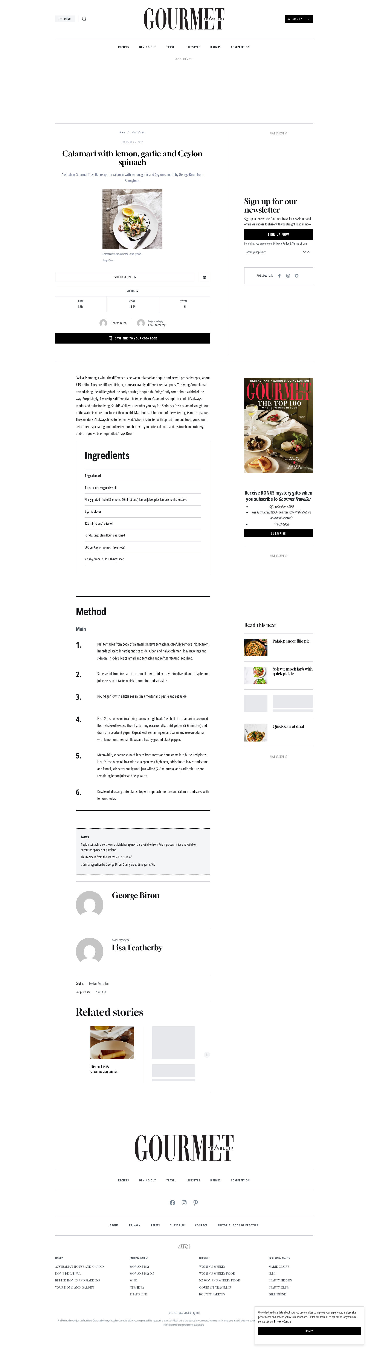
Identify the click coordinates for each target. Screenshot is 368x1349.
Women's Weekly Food (217, 1273)
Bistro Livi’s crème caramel (104, 1069)
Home (122, 132)
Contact (201, 1225)
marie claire (279, 1266)
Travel (171, 47)
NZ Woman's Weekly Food (219, 1280)
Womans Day (140, 1266)
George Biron (119, 323)
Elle (272, 1273)
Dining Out (147, 47)
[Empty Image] (255, 703)
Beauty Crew (279, 1287)
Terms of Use (299, 243)
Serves (131, 291)
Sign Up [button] (297, 19)
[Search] (84, 19)
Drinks (215, 47)
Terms (155, 1225)
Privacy (135, 1225)
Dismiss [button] (309, 1331)
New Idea (137, 1287)
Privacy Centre (282, 1321)
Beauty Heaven (280, 1280)
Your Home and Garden (74, 1287)
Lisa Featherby (156, 325)
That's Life (138, 1294)
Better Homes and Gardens (77, 1280)
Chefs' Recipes (138, 132)
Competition (240, 47)
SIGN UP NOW (278, 234)
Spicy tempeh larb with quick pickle (293, 671)
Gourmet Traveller (215, 1287)
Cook (132, 301)
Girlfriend (278, 1294)
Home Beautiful (68, 1273)
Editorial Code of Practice (238, 1225)
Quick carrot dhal (288, 726)
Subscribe (177, 1225)
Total (184, 301)
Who (133, 1280)
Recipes (123, 47)
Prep (81, 301)
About (114, 1225)
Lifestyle (193, 47)
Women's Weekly (212, 1266)
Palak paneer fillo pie (291, 641)
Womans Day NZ (142, 1273)
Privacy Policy (281, 243)
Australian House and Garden (80, 1266)
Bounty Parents (212, 1294)
